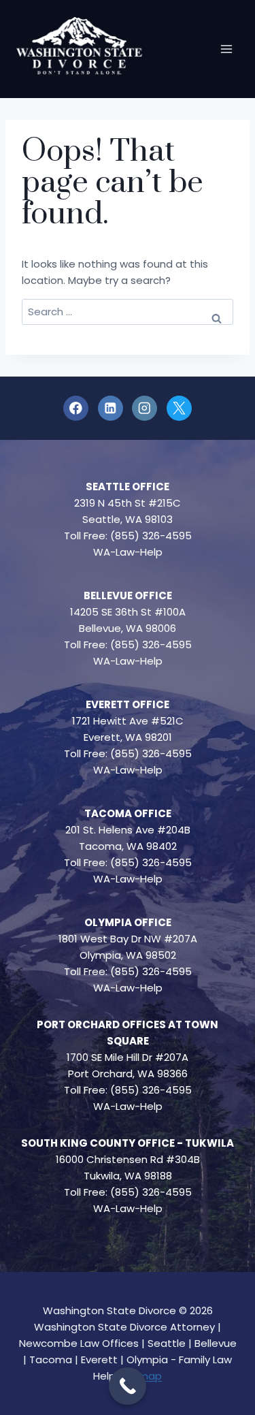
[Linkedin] (110, 408)
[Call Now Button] (127, 1386)
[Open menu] (226, 48)
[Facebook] (75, 408)
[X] (179, 408)
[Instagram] (144, 408)
